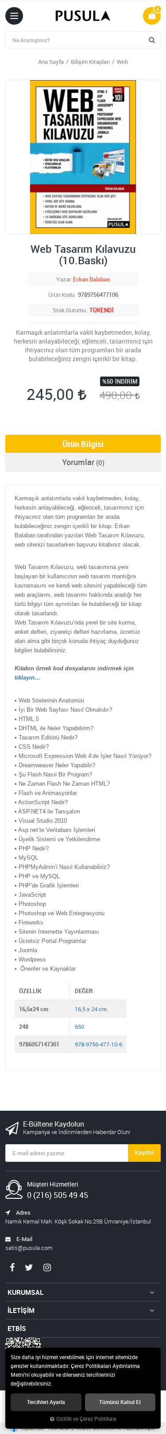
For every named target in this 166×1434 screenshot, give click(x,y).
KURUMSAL (25, 1292)
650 (79, 1027)
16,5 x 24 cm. (91, 1009)
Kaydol (144, 1152)
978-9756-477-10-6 (98, 1044)
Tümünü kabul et (120, 1402)
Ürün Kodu (61, 295)
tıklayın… (27, 677)
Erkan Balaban (91, 279)
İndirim (126, 381)
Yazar (63, 279)
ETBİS (17, 1328)
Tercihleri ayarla (46, 1402)
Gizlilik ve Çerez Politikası (86, 1419)
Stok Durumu (69, 310)
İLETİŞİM (21, 1310)
